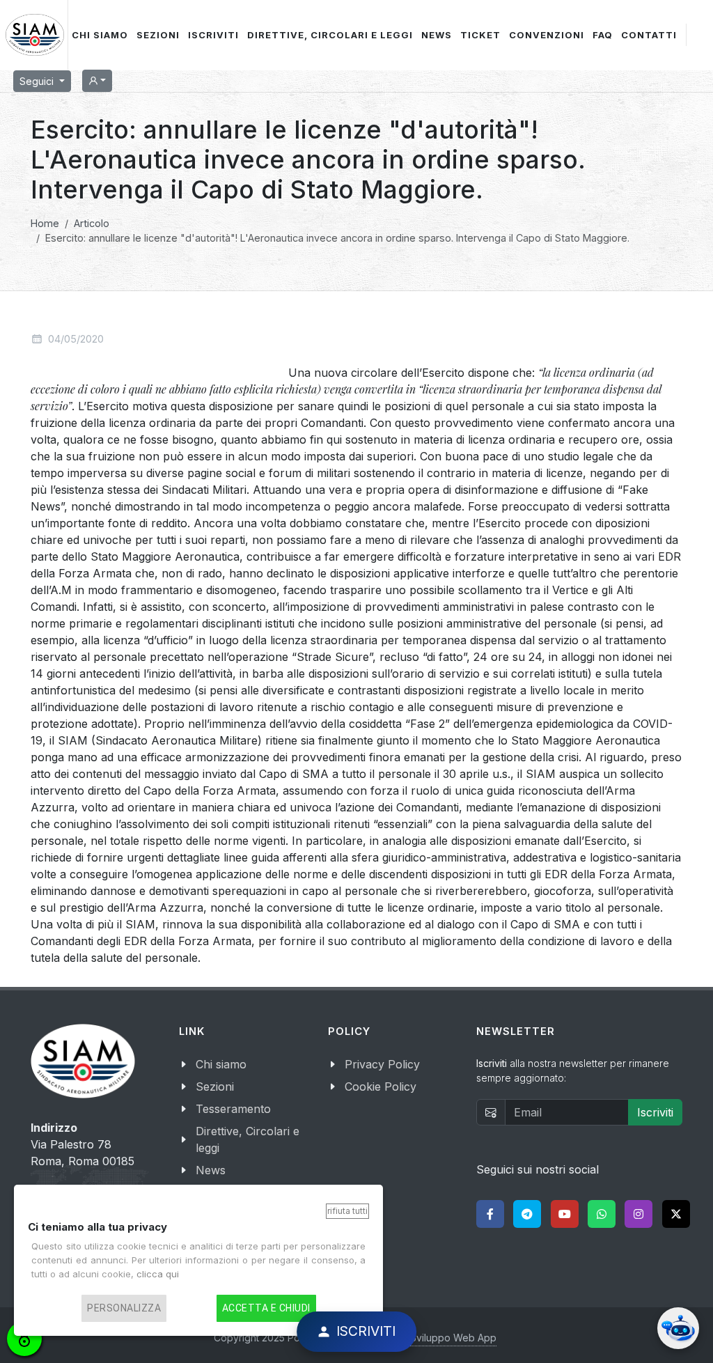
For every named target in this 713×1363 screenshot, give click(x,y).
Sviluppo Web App (453, 1337)
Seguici (37, 81)
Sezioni (215, 1086)
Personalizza (124, 1308)
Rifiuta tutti (347, 1211)
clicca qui (157, 1273)
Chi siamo (221, 1064)
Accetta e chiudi (266, 1308)
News (211, 1170)
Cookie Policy (380, 1086)
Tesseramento (233, 1109)
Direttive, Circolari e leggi (247, 1139)
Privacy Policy (382, 1064)
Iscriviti (655, 1112)
